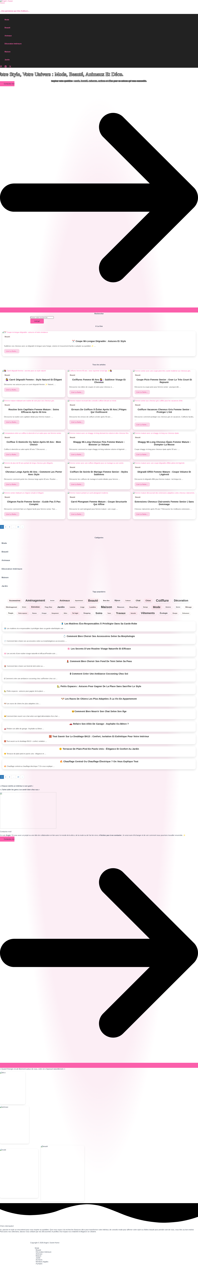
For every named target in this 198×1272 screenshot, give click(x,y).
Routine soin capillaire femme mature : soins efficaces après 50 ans (33, 410)
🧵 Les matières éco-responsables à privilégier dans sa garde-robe (99, 623)
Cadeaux (128, 600)
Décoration (181, 600)
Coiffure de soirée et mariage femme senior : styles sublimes (99, 473)
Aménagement (35, 600)
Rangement (55, 613)
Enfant (24, 607)
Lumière (92, 607)
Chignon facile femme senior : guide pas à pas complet (33, 502)
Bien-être (106, 600)
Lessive (72, 607)
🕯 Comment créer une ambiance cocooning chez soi (99, 673)
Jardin (7, 60)
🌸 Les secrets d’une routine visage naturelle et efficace (99, 648)
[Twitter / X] (10, 67)
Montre (178, 607)
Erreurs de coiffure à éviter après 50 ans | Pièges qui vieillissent (98, 410)
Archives (39, 1260)
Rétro (65, 613)
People (10, 613)
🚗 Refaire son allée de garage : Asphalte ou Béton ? (99, 724)
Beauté (7, 28)
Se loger (75, 613)
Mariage (145, 607)
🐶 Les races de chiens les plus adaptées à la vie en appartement (99, 699)
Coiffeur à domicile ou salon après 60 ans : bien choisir (34, 443)
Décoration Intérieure (13, 44)
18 (18, 777)
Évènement (185, 613)
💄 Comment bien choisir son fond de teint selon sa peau (99, 661)
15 (18, 527)
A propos (39, 1264)
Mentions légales (42, 1262)
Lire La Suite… (11, 351)
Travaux (120, 613)
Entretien (35, 607)
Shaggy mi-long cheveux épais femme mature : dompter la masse (164, 443)
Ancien (52, 600)
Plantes (34, 613)
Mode (7, 20)
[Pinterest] (1, 67)
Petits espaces (22, 613)
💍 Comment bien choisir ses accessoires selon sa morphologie (99, 636)
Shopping (86, 613)
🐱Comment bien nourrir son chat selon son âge (99, 711)
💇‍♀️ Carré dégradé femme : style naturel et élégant (34, 379)
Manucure (120, 607)
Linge (82, 607)
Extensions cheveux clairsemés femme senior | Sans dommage (164, 502)
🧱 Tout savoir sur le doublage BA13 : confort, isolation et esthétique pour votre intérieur (99, 736)
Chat (138, 600)
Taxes (109, 613)
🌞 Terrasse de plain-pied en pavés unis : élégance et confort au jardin (99, 749)
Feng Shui (48, 607)
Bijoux (117, 600)
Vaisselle (133, 613)
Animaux (8, 36)
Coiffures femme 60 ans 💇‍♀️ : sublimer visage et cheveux (99, 380)
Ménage (188, 607)
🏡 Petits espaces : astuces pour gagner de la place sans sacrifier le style (99, 686)
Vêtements (148, 613)
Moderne (168, 607)
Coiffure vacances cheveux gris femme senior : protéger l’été (164, 410)
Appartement (79, 600)
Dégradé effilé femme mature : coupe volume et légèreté (164, 473)
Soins (99, 613)
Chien (148, 600)
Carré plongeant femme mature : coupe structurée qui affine (99, 502)
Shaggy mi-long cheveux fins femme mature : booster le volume (99, 443)
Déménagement (11, 607)
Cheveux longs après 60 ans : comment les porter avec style (33, 473)
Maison (7, 52)
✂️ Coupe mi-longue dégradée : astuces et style (99, 341)
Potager (44, 613)
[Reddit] (6, 67)
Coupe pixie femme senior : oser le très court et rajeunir (164, 380)
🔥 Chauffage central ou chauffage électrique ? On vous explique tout (99, 761)
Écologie (164, 613)
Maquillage (133, 607)
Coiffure (162, 600)
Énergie (175, 613)
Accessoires (14, 600)
